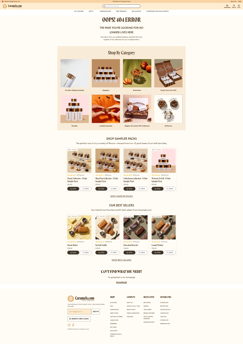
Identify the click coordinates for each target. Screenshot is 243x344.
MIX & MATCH (136, 11)
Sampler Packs (114, 309)
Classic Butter (72, 245)
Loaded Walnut (157, 245)
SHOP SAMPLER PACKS (121, 196)
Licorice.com (164, 302)
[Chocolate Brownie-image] (135, 227)
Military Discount (149, 322)
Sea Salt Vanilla (101, 245)
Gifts (111, 306)
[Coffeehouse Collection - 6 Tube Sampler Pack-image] (135, 161)
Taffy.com (163, 317)
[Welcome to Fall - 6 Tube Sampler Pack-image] (164, 161)
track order (147, 309)
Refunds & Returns (149, 313)
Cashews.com (164, 313)
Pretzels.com (164, 306)
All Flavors (113, 302)
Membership (113, 324)
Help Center (147, 302)
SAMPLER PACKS (105, 11)
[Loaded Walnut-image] (164, 227)
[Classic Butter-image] (79, 227)
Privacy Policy (131, 309)
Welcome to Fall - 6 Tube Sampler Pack (161, 180)
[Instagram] (69, 325)
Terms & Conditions (133, 313)
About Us (233, 1)
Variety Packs (114, 313)
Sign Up (96, 311)
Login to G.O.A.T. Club (133, 306)
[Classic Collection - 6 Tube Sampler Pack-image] (79, 161)
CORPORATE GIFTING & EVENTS (157, 11)
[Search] (105, 6)
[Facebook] (73, 325)
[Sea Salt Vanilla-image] (107, 227)
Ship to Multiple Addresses (148, 317)
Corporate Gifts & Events (115, 335)
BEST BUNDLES (121, 11)
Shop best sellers (121, 259)
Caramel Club (114, 320)
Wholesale (130, 317)
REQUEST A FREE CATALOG (80, 319)
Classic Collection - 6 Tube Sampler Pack (77, 180)
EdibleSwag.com (165, 324)
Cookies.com (164, 320)
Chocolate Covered (116, 317)
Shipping (146, 306)
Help (239, 1)
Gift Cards (113, 327)
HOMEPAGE (121, 282)
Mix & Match (113, 331)
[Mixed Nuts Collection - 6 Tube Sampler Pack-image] (107, 161)
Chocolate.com (165, 309)
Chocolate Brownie (130, 245)
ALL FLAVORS (79, 11)
